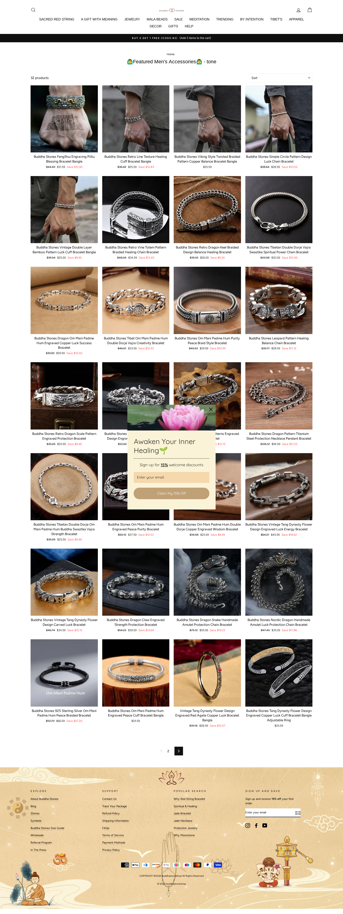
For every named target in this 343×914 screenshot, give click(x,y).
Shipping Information (115, 821)
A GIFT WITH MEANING (99, 19)
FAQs (105, 828)
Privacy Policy (111, 850)
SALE (178, 19)
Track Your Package (114, 806)
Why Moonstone (184, 835)
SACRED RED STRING (56, 19)
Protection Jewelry (186, 828)
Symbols (36, 821)
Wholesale (37, 835)
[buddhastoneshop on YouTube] (264, 825)
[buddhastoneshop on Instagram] (247, 825)
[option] (171, 38)
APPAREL (296, 19)
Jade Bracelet (182, 813)
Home (170, 54)
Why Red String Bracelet (189, 799)
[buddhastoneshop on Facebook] (256, 825)
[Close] (211, 409)
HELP (189, 26)
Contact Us (109, 799)
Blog (33, 806)
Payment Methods (113, 842)
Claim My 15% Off (171, 493)
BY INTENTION (251, 19)
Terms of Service (113, 835)
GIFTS (173, 26)
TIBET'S (276, 19)
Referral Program (41, 842)
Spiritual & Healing (185, 806)
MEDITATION (199, 19)
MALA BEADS (157, 19)
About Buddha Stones (44, 799)
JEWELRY (132, 19)
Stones (35, 813)
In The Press (38, 850)
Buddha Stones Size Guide (47, 828)
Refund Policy (111, 813)
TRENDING (224, 19)
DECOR (156, 26)
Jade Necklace (183, 821)
